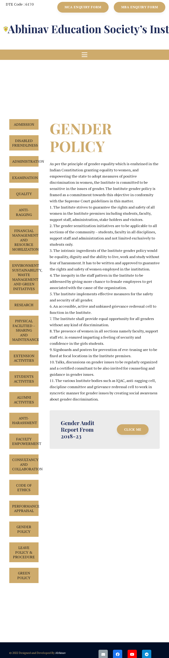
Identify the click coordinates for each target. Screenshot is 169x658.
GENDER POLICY (23, 529)
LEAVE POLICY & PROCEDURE (24, 552)
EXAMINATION (25, 177)
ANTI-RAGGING (24, 212)
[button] (84, 55)
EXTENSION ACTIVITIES (24, 358)
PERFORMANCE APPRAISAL (25, 508)
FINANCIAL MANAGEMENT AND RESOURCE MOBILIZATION (25, 240)
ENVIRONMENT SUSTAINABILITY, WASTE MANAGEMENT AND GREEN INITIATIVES (25, 277)
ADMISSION (24, 124)
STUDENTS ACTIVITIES (24, 379)
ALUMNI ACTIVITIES (24, 399)
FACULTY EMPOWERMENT (25, 441)
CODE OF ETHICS (24, 487)
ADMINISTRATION (25, 161)
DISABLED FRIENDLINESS (25, 143)
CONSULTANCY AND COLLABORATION (25, 464)
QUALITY (24, 193)
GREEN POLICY (24, 575)
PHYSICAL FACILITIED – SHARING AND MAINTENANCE (25, 330)
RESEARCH (23, 304)
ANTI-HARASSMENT (24, 420)
